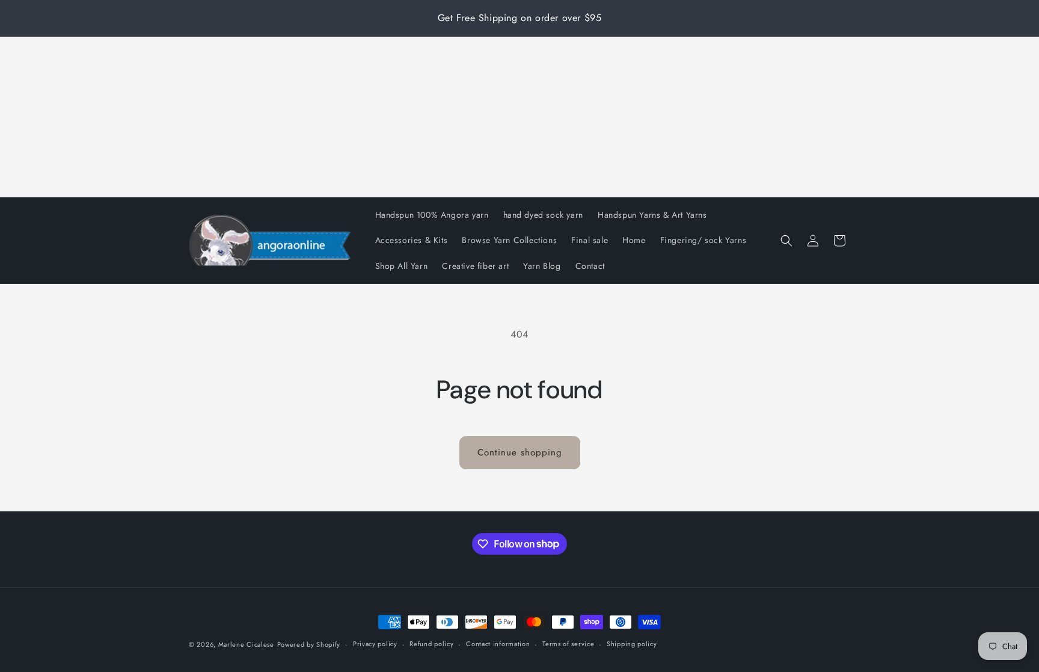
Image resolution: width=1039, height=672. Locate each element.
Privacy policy (375, 644)
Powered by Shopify (309, 644)
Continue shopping (519, 452)
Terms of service (568, 644)
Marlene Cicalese (246, 644)
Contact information (498, 644)
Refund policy (431, 644)
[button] (786, 240)
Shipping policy (632, 644)
